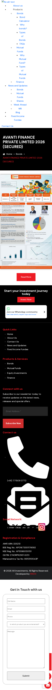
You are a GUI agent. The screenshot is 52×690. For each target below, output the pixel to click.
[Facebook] (24, 527)
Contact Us (7, 126)
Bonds (20, 13)
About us (18, 5)
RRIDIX (33, 573)
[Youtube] (32, 527)
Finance (20, 81)
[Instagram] (41, 527)
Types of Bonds (22, 36)
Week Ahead (20, 104)
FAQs (22, 43)
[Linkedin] (6, 527)
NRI (20, 108)
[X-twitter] (15, 527)
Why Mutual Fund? (22, 59)
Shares (20, 100)
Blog (18, 112)
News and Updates (17, 85)
